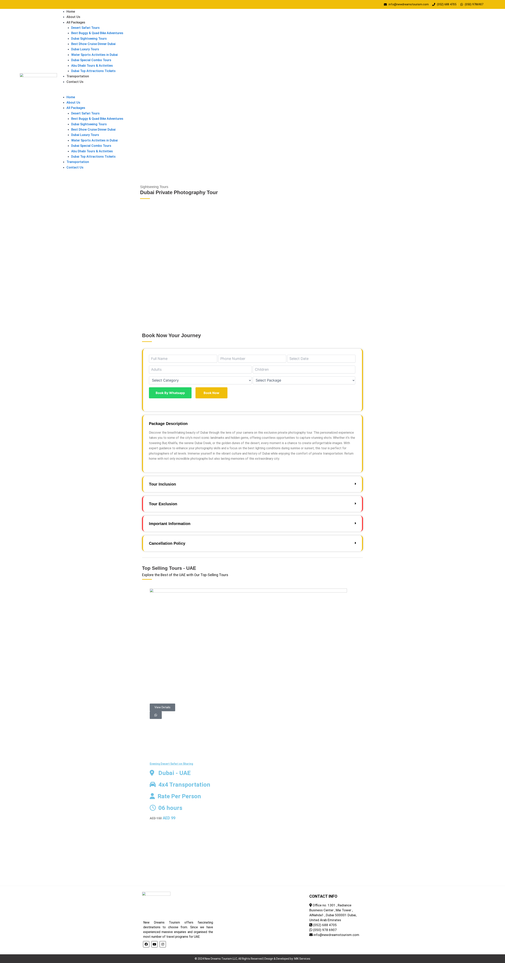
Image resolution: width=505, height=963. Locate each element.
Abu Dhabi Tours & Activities (92, 65)
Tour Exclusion (163, 504)
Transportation (77, 76)
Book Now (211, 393)
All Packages (75, 22)
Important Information (169, 523)
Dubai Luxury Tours (85, 49)
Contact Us (74, 82)
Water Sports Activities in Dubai (94, 55)
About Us (73, 17)
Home (70, 11)
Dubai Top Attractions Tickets (93, 71)
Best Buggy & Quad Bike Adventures (97, 33)
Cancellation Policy (167, 543)
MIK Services (302, 958)
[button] (270, 91)
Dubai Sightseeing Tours (89, 38)
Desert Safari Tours (85, 28)
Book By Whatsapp (170, 393)
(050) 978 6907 (325, 930)
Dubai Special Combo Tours (91, 60)
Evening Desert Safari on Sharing (171, 763)
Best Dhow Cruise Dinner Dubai (93, 44)
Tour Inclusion (162, 484)
